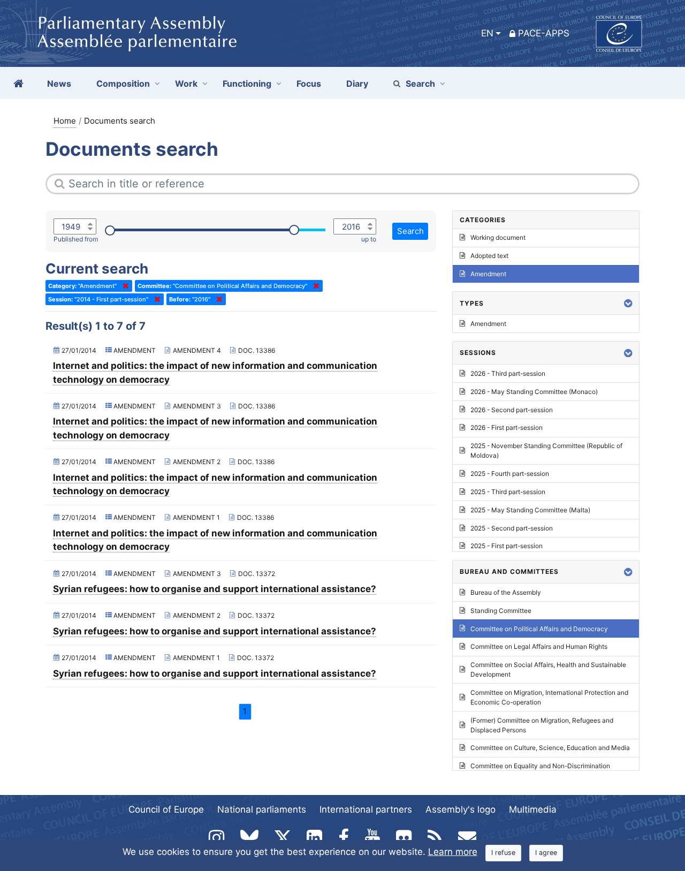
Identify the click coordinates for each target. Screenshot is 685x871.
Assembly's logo (460, 809)
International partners (365, 809)
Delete (123, 286)
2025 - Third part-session (507, 492)
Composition (123, 83)
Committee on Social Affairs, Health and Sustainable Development (548, 669)
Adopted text (489, 256)
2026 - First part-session (506, 427)
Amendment (488, 274)
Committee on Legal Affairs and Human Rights (538, 646)
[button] (628, 303)
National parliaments (261, 809)
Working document (498, 237)
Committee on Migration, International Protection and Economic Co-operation (549, 697)
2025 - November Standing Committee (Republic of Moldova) (546, 450)
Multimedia (533, 809)
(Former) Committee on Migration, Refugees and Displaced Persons (541, 725)
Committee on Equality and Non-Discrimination (540, 766)
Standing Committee (500, 611)
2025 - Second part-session (511, 528)
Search (420, 83)
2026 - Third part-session (507, 373)
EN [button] (487, 33)
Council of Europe (166, 809)
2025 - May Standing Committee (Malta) (530, 510)
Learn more (452, 851)
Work (186, 83)
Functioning (247, 83)
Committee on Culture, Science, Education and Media (550, 748)
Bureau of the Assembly (505, 592)
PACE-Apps (543, 33)
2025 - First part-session (506, 546)
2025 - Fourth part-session (509, 473)
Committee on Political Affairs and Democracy (539, 629)
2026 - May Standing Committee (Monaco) (534, 392)
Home (65, 121)
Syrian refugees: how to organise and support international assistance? (214, 589)
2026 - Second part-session (511, 410)
